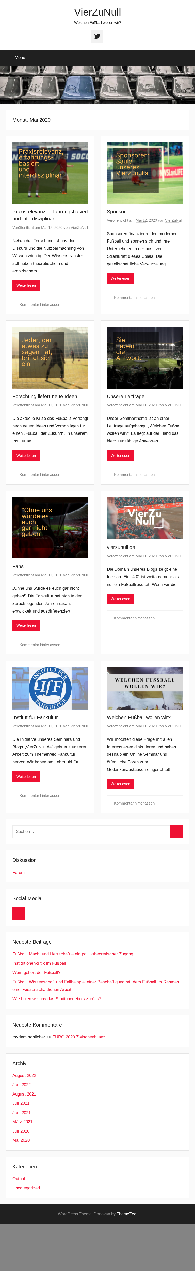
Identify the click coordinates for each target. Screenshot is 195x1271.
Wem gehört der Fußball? (36, 972)
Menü (20, 57)
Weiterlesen (26, 285)
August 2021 (24, 1094)
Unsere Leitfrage (125, 396)
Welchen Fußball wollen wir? (139, 717)
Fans (18, 566)
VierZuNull (97, 12)
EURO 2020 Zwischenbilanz (78, 1037)
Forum (18, 872)
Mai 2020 (21, 1140)
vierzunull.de (121, 547)
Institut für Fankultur (35, 717)
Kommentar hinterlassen (40, 304)
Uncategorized (26, 1188)
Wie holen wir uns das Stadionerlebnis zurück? (56, 998)
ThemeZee (126, 1214)
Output (18, 1178)
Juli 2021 (20, 1103)
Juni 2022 (21, 1084)
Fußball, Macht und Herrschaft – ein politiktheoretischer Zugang (72, 954)
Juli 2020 (20, 1131)
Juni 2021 (21, 1112)
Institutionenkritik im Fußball (39, 963)
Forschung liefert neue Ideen (44, 396)
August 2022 (24, 1075)
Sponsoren (119, 211)
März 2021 (22, 1121)
